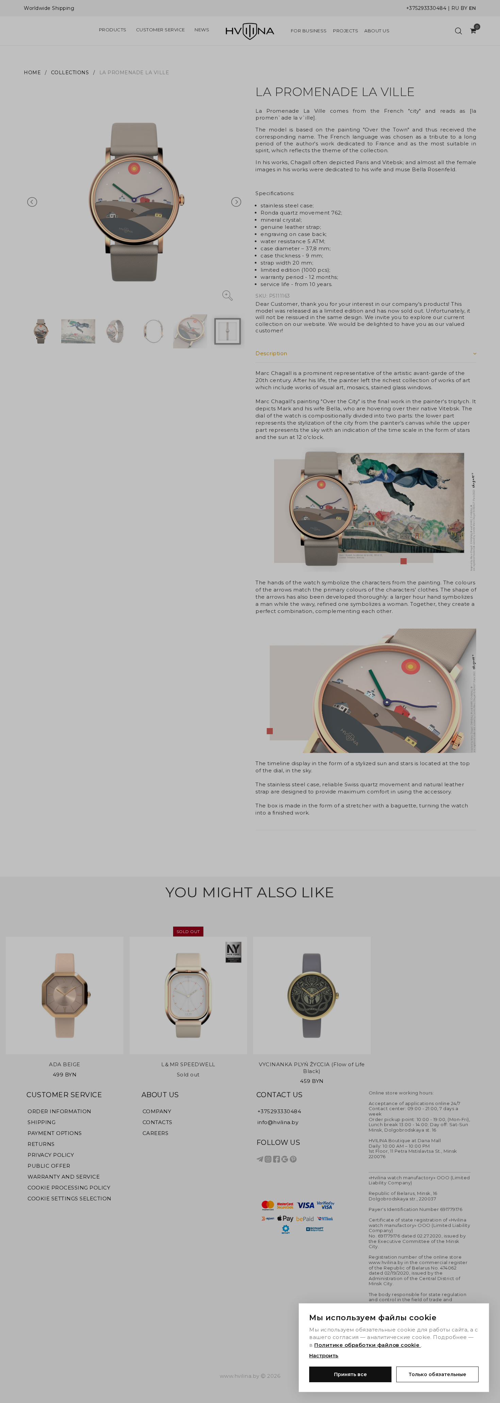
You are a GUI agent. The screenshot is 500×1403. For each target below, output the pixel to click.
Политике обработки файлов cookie (367, 1345)
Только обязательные (437, 1374)
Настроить (323, 1355)
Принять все (350, 1374)
